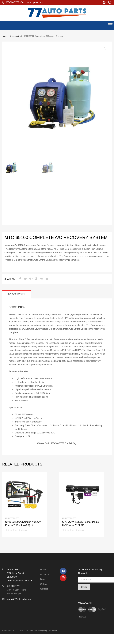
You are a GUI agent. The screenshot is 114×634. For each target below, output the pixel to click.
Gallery (43, 584)
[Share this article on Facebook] (20, 279)
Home (4, 36)
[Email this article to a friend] (46, 279)
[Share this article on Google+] (30, 279)
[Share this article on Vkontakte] (41, 279)
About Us (44, 574)
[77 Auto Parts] (57, 19)
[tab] (16, 294)
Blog (42, 579)
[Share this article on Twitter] (25, 279)
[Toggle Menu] (110, 25)
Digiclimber (52, 631)
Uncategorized (16, 36)
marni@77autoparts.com (19, 599)
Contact (44, 589)
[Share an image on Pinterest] (36, 279)
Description (16, 294)
